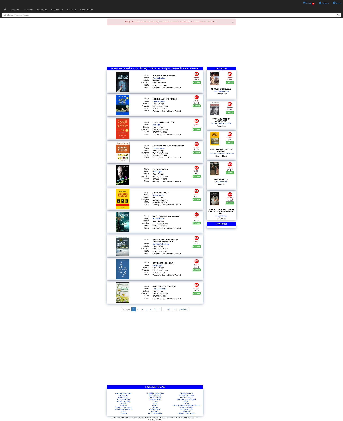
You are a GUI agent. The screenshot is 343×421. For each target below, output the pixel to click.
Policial (186, 403)
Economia (123, 413)
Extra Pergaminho (159, 83)
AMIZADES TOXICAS (161, 193)
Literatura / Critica (186, 393)
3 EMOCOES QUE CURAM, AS (164, 286)
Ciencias (123, 405)
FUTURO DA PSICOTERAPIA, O (165, 76)
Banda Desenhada (123, 401)
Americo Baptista (159, 78)
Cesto (310, 3)
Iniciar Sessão (86, 9)
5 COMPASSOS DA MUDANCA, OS (166, 216)
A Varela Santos (221, 216)
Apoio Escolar (123, 397)
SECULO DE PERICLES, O (221, 89)
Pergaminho (157, 80)
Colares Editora (221, 156)
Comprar (196, 82)
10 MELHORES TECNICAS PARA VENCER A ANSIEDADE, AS (165, 241)
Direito (123, 411)
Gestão (155, 405)
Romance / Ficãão (186, 407)
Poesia (186, 401)
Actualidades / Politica (123, 393)
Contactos (71, 9)
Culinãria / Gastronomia (123, 407)
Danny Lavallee (158, 148)
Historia (155, 407)
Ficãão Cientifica (155, 399)
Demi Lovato (157, 265)
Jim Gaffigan (157, 172)
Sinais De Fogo (158, 104)
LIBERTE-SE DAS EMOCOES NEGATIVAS (168, 146)
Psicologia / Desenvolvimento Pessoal (167, 88)
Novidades (28, 9)
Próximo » (183, 309)
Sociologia (186, 411)
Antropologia (123, 395)
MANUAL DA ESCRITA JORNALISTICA (221, 120)
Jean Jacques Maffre (221, 91)
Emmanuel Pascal (159, 289)
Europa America (221, 94)
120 (168, 309)
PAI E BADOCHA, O (160, 169)
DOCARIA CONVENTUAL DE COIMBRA (221, 150)
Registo (325, 3)
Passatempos (57, 9)
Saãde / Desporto (186, 409)
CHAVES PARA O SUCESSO (163, 122)
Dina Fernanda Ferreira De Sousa (221, 154)
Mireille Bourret (158, 195)
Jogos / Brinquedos (155, 413)
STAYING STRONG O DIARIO (164, 263)
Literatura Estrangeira (186, 395)
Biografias (123, 403)
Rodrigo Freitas (158, 219)
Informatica (155, 411)
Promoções (42, 9)
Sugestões (14, 9)
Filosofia (155, 401)
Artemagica (221, 218)
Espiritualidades (155, 395)
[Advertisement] (171, 46)
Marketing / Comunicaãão (186, 399)
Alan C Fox (157, 125)
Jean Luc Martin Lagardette (221, 123)
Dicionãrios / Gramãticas (123, 409)
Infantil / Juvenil (155, 409)
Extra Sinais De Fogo (160, 106)
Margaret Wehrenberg (161, 244)
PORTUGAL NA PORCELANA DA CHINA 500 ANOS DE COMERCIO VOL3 (221, 211)
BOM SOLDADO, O (221, 179)
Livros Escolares (186, 397)
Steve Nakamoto (159, 101)
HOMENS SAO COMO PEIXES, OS (165, 99)
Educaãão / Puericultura (155, 393)
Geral (155, 403)
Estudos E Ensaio (154, 397)
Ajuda (338, 3)
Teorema (221, 184)
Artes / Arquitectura (123, 399)
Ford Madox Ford (221, 182)
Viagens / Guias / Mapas (186, 413)
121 (175, 309)
